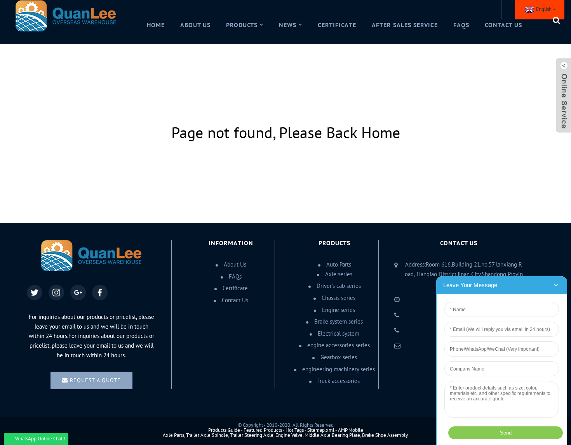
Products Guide (224, 430)
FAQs (461, 25)
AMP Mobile (350, 430)
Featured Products (263, 430)
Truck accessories (338, 380)
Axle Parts (173, 435)
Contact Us (503, 25)
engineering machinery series (338, 369)
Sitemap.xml (320, 430)
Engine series (338, 309)
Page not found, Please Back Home (285, 133)
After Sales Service (405, 25)
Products (242, 25)
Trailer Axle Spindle (207, 435)
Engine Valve (289, 435)
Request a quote (95, 380)
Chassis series (338, 297)
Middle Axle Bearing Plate (332, 435)
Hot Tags (295, 430)
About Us (195, 25)
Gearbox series (338, 357)
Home (156, 25)
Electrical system (338, 333)
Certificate (337, 25)
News (287, 25)
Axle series (338, 274)
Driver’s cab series (339, 285)
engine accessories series (338, 345)
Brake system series (338, 321)
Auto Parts (338, 264)
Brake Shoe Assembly (384, 435)
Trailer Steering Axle (251, 435)
